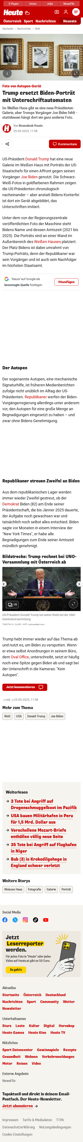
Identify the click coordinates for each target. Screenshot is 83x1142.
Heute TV (57, 1033)
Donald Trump (37, 159)
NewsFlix (68, 4)
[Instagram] (25, 920)
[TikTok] (35, 920)
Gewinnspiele (48, 1050)
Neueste (70, 21)
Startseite (7, 28)
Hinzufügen (66, 282)
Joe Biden (29, 177)
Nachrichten (24, 28)
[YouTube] (45, 920)
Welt (37, 28)
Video (36, 1063)
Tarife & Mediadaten (37, 1120)
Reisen (22, 1063)
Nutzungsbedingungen (55, 1127)
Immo (32, 4)
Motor (7, 1063)
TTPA (60, 1120)
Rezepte (69, 1050)
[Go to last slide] (4, 584)
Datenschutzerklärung (18, 1127)
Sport (28, 21)
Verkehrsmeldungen (58, 1057)
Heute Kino (37, 1033)
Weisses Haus (13, 889)
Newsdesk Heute (31, 126)
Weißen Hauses (47, 241)
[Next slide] (79, 584)
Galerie (51, 889)
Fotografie (34, 889)
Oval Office (20, 657)
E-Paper (14, 4)
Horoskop (66, 1026)
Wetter (69, 1002)
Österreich (12, 21)
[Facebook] (4, 920)
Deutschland (56, 995)
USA (19, 716)
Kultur (34, 1026)
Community (49, 1002)
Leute (20, 1026)
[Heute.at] (13, 12)
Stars (6, 1026)
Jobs (50, 4)
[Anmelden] (65, 11)
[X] (15, 920)
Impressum (10, 1120)
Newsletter (11, 1009)
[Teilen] (7, 144)
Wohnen (31, 1057)
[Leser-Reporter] (56, 11)
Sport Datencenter (17, 1050)
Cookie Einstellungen (17, 1134)
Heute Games (13, 1033)
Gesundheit (11, 1057)
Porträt (66, 889)
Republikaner (36, 397)
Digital (49, 1026)
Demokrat (10, 504)
